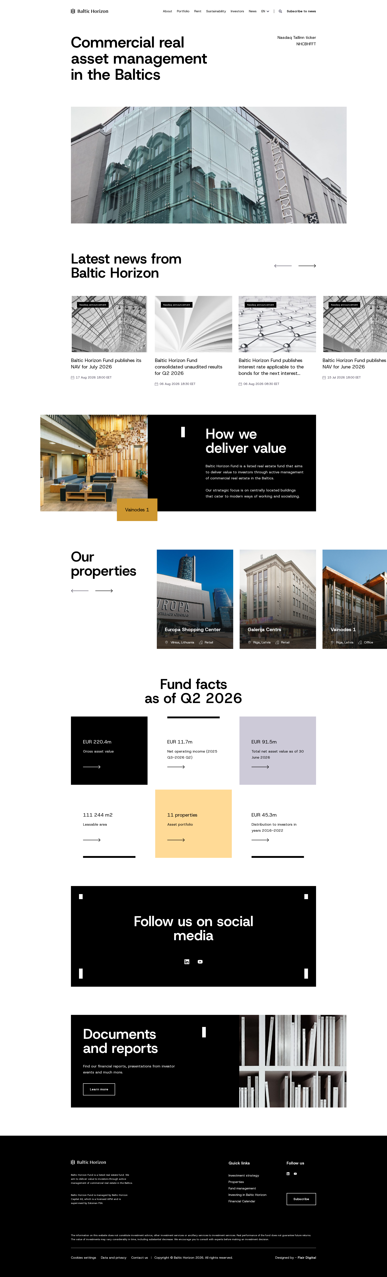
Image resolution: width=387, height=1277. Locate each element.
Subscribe (301, 1199)
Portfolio (183, 11)
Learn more (99, 1089)
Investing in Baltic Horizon (247, 1195)
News (253, 11)
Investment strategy (244, 1175)
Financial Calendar (242, 1201)
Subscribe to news (301, 11)
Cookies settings (83, 1257)
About (167, 11)
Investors (237, 11)
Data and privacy (113, 1257)
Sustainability (216, 11)
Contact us (139, 1257)
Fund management (242, 1188)
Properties (236, 1182)
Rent (197, 11)
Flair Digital (307, 1257)
